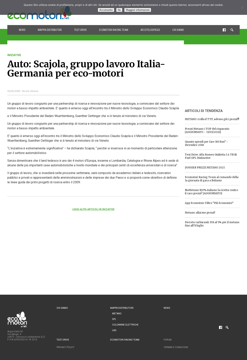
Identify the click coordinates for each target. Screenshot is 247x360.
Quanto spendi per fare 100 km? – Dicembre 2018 (206, 143)
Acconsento (106, 9)
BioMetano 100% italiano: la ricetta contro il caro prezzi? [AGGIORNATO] (211, 191)
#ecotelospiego (150, 29)
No (119, 9)
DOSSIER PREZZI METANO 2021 (205, 167)
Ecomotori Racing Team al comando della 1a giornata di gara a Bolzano (212, 179)
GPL (114, 319)
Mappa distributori (50, 29)
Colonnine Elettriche (125, 324)
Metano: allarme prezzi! (200, 212)
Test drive (80, 29)
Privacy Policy (65, 347)
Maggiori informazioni (138, 9)
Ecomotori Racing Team (113, 29)
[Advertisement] (214, 78)
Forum (168, 339)
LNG (114, 330)
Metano (117, 313)
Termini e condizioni (176, 347)
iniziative (14, 55)
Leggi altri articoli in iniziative (93, 209)
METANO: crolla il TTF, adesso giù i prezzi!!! (212, 119)
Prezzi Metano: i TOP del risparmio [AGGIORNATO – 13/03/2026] (207, 130)
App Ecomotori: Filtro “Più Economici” (209, 203)
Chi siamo (178, 29)
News (22, 29)
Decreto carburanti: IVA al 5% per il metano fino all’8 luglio (212, 224)
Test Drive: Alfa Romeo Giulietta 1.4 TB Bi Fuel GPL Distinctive (211, 156)
